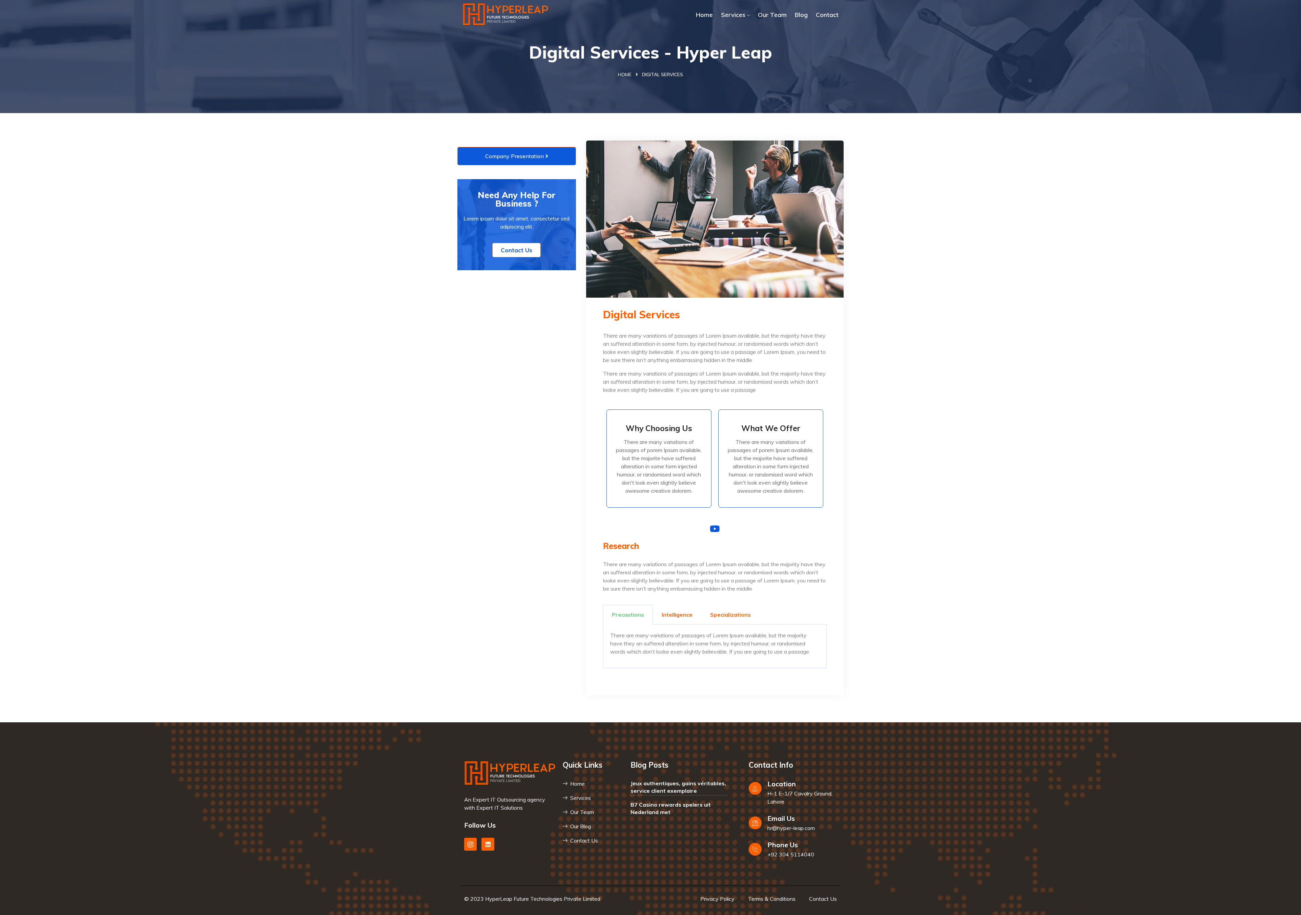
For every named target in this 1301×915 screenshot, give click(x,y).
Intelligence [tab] (677, 614)
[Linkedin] (487, 844)
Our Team (772, 15)
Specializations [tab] (730, 614)
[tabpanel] (715, 646)
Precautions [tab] (628, 614)
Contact (827, 15)
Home (704, 15)
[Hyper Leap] (505, 14)
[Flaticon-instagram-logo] (470, 844)
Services (733, 15)
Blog (801, 15)
